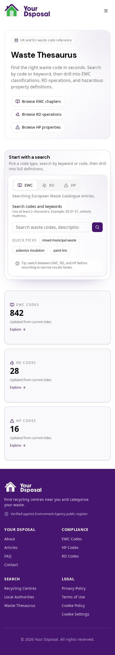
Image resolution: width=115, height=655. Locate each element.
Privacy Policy (74, 588)
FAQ (7, 556)
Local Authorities (19, 596)
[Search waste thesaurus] (97, 227)
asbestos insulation (30, 250)
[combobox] (51, 227)
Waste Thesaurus (19, 605)
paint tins (60, 250)
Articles (11, 547)
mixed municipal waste (59, 240)
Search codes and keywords (37, 206)
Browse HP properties (41, 127)
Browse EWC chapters (41, 101)
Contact (11, 564)
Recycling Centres (20, 588)
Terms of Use (73, 596)
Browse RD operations (42, 114)
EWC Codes (72, 538)
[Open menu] (106, 11)
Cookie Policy (73, 605)
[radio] (25, 185)
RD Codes (70, 556)
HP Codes (70, 547)
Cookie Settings (75, 614)
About (9, 538)
